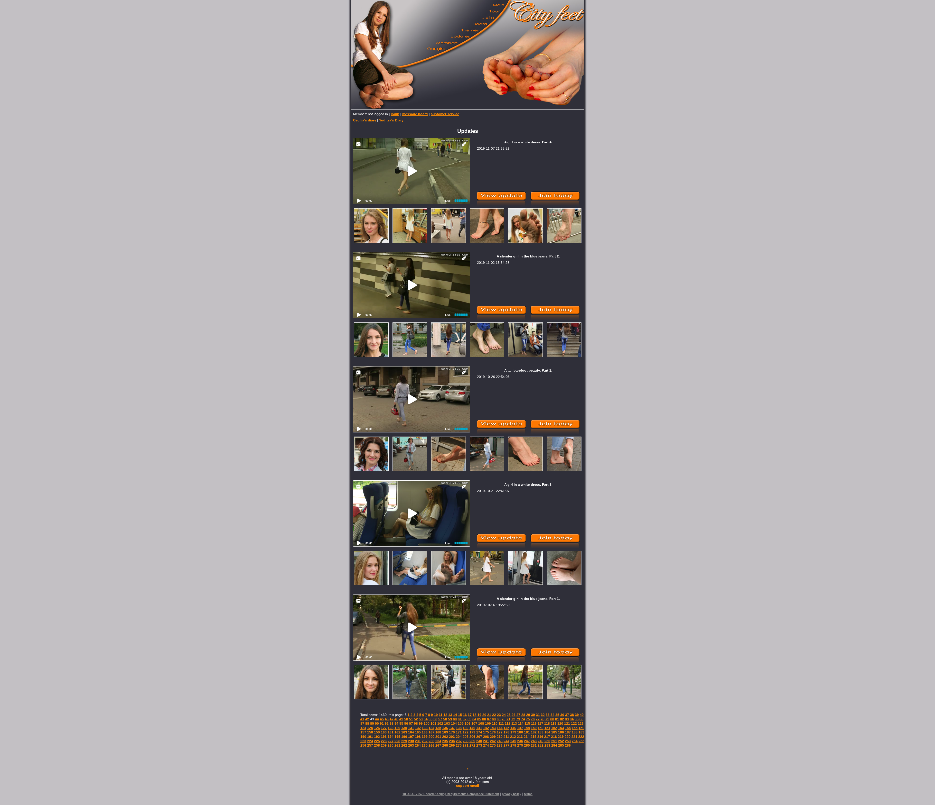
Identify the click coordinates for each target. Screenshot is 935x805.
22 (494, 715)
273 (479, 745)
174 (479, 732)
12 (445, 715)
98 (416, 723)
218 (554, 737)
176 (493, 732)
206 (472, 737)
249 (540, 741)
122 (574, 723)
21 (489, 715)
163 (404, 732)
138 (459, 728)
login (395, 114)
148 (527, 728)
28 (523, 715)
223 (363, 741)
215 (533, 737)
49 (401, 719)
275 (493, 745)
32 (543, 715)
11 (440, 715)
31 (538, 715)
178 (506, 732)
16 (465, 715)
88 (367, 723)
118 (547, 723)
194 (390, 737)
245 (513, 741)
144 (500, 728)
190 (363, 737)
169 (445, 732)
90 (377, 723)
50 (406, 719)
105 (461, 723)
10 (436, 715)
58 (445, 719)
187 (568, 732)
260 (390, 745)
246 (520, 741)
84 (572, 719)
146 (513, 728)
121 (567, 723)
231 (418, 741)
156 (581, 728)
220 (567, 737)
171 (459, 732)
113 (514, 723)
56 (435, 719)
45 (382, 719)
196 (404, 737)
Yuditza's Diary (391, 120)
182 (534, 732)
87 (362, 723)
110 (494, 723)
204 (459, 737)
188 (575, 732)
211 (506, 737)
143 (493, 728)
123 (581, 723)
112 (507, 723)
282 (540, 745)
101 (433, 723)
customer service (445, 114)
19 (479, 715)
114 (521, 723)
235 (445, 741)
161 (390, 732)
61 (460, 719)
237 (459, 741)
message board (415, 114)
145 (506, 728)
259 (384, 745)
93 (391, 723)
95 (401, 723)
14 (455, 715)
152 (554, 728)
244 (506, 741)
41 (362, 719)
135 (438, 728)
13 (450, 715)
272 (472, 745)
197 (411, 737)
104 (454, 723)
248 (534, 741)
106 (467, 723)
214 (527, 737)
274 (486, 745)
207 (479, 737)
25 (509, 715)
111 (501, 723)
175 (486, 732)
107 (474, 723)
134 (431, 728)
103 (447, 723)
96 (406, 723)
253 (568, 741)
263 (411, 745)
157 (363, 732)
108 (481, 723)
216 (540, 737)
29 (528, 715)
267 (438, 745)
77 (538, 719)
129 (397, 728)
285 (561, 745)
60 (455, 719)
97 (411, 723)
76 (533, 719)
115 (527, 723)
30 (533, 715)
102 (440, 723)
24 (504, 715)
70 (503, 719)
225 (377, 741)
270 (459, 745)
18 (475, 715)
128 (390, 728)
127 (384, 728)
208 (486, 737)
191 (370, 737)
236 (452, 741)
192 (377, 737)
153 (561, 728)
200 (431, 737)
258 (377, 745)
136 (445, 728)
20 (484, 715)
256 (363, 745)
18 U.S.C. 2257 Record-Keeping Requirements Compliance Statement (450, 794)
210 (500, 737)
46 (387, 719)
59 (450, 719)
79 (547, 719)
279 (520, 745)
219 (561, 737)
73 (518, 719)
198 (418, 737)
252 (561, 741)
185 (554, 732)
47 (391, 719)
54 (426, 719)
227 (390, 741)
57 (440, 719)
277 (506, 745)
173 (472, 732)
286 (568, 745)
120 (560, 723)
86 (581, 719)
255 (581, 741)
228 (397, 741)
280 (527, 745)
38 (572, 715)
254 (575, 741)
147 (520, 728)
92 (387, 723)
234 (438, 741)
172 (465, 732)
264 (418, 745)
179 (513, 732)
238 (465, 741)
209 (493, 737)
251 (554, 741)
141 (479, 728)
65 (479, 719)
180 (520, 732)
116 (534, 723)
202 (445, 737)
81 (557, 719)
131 (411, 728)
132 (418, 728)
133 (425, 728)
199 (425, 737)
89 (372, 723)
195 (397, 737)
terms (528, 794)
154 (568, 728)
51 (411, 719)
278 (513, 745)
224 (370, 741)
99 (421, 723)
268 (445, 745)
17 (470, 715)
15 (460, 715)
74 (523, 719)
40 (582, 715)
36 (562, 715)
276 (500, 745)
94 (396, 723)
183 (540, 732)
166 (425, 732)
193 (384, 737)
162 (397, 732)
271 (465, 745)
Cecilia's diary (364, 120)
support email (467, 785)
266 (431, 745)
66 (484, 719)
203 (452, 737)
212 (513, 737)
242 (493, 741)
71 (508, 719)
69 (499, 719)
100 (427, 723)
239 (472, 741)
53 (421, 719)
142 (486, 728)
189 (581, 732)
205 (465, 737)
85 (577, 719)
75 (528, 719)
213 (520, 737)
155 (575, 728)
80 (552, 719)
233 (431, 741)
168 (438, 732)
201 (438, 737)
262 (404, 745)
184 (547, 732)
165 (418, 732)
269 (452, 745)
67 (489, 719)
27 (518, 715)
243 (500, 741)
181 (527, 732)
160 (384, 732)
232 (425, 741)
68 (494, 719)
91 (382, 723)
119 (553, 723)
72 (513, 719)
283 (547, 745)
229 (404, 741)
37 (567, 715)
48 (396, 719)
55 (430, 719)
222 (581, 737)
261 (397, 745)
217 (547, 737)
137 (452, 728)
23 (499, 715)
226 (384, 741)
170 (452, 732)
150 (540, 728)
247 (527, 741)
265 (425, 745)
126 (377, 728)
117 (540, 723)
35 (557, 715)
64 (474, 719)
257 (370, 745)
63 (469, 719)
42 (367, 719)
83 (567, 719)
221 (574, 737)
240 (479, 741)
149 (534, 728)
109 (488, 723)
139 (465, 728)
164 (411, 732)
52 (416, 719)
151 (547, 728)
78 (542, 719)
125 (370, 728)
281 (534, 745)
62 (465, 719)
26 (513, 715)
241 (486, 741)
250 (547, 741)
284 (554, 745)
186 (561, 732)
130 (404, 728)
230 (411, 741)
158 (370, 732)
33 (548, 715)
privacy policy (511, 794)
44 (377, 719)
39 (577, 715)
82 (562, 719)
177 (500, 732)
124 (363, 728)
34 (552, 715)
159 (377, 732)
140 (472, 728)
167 (431, 732)
